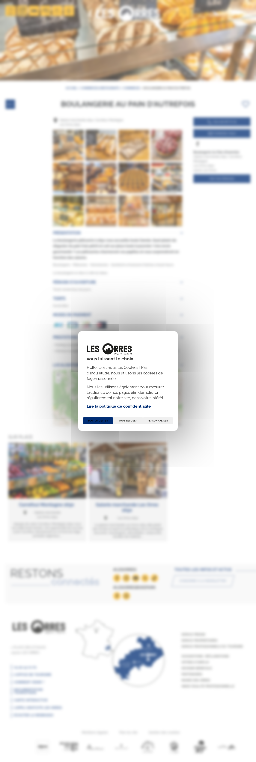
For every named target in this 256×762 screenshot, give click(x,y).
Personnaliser (158, 420)
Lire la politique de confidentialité (119, 406)
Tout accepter (98, 420)
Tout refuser (128, 420)
